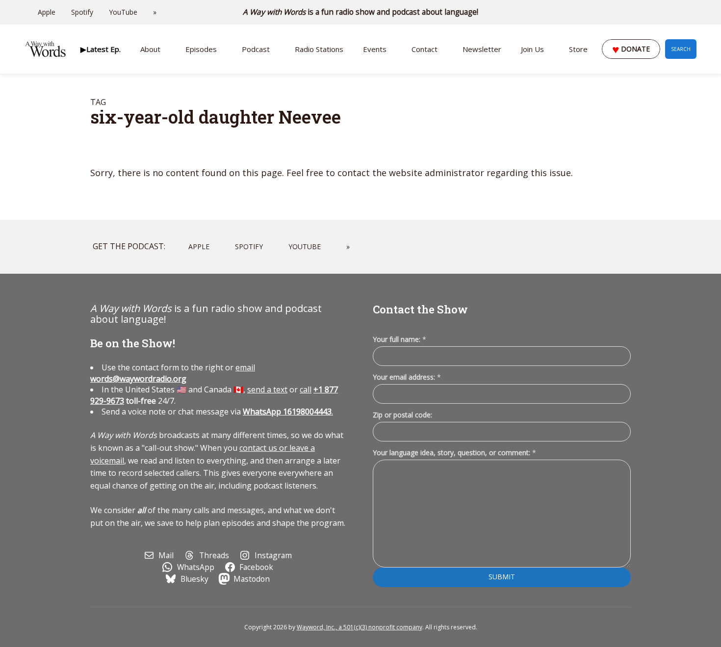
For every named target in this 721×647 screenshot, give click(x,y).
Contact (425, 49)
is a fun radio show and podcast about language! (361, 12)
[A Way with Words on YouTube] (693, 12)
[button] (100, 49)
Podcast (256, 49)
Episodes (201, 49)
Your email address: (407, 377)
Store (578, 49)
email (172, 373)
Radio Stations (319, 49)
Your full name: (399, 340)
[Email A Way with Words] (652, 12)
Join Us (532, 49)
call (305, 389)
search (681, 49)
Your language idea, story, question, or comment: (454, 452)
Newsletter (482, 49)
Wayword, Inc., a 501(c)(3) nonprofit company (359, 627)
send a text (267, 389)
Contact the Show (420, 309)
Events (374, 49)
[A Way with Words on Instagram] (666, 12)
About (150, 49)
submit (502, 576)
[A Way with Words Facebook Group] (680, 12)
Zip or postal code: (402, 414)
